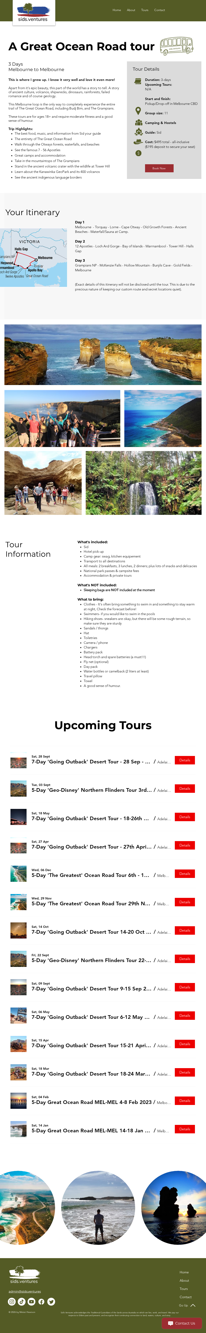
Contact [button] (186, 1297)
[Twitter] (51, 1302)
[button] (159, 10)
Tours (184, 1289)
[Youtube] (31, 1302)
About (184, 1280)
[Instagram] (12, 1302)
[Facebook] (41, 1302)
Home (184, 1272)
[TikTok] (22, 1302)
